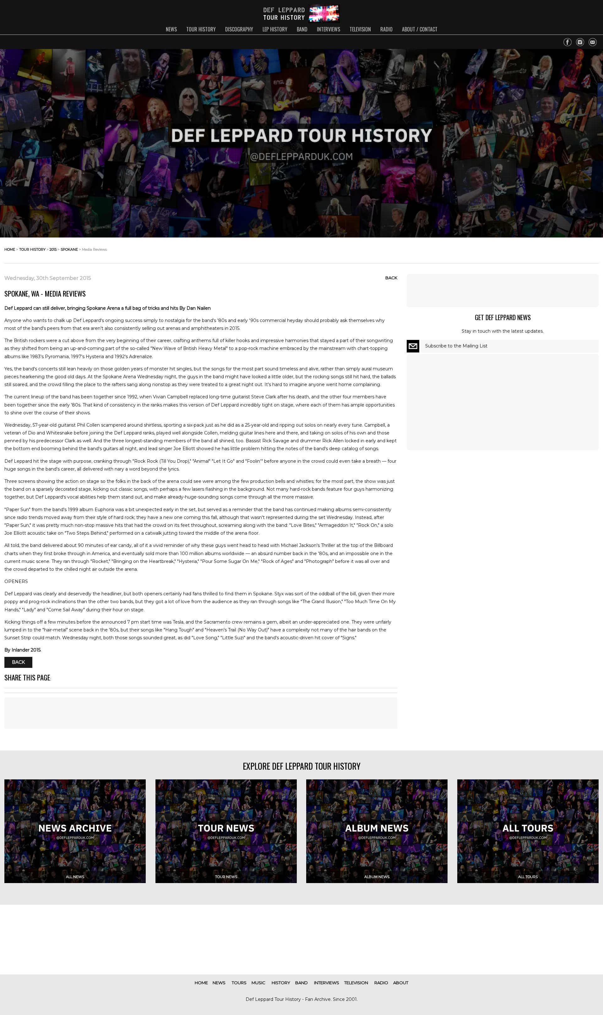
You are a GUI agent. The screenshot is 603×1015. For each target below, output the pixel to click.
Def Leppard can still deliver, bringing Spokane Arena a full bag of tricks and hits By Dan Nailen (107, 308)
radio (386, 29)
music (258, 982)
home (9, 249)
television (360, 29)
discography (239, 29)
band (302, 29)
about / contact (419, 29)
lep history (275, 29)
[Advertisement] (200, 713)
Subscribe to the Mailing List (456, 346)
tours (239, 982)
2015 (53, 249)
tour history (201, 29)
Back (391, 277)
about (400, 982)
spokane (69, 249)
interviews (328, 29)
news (171, 29)
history (281, 982)
